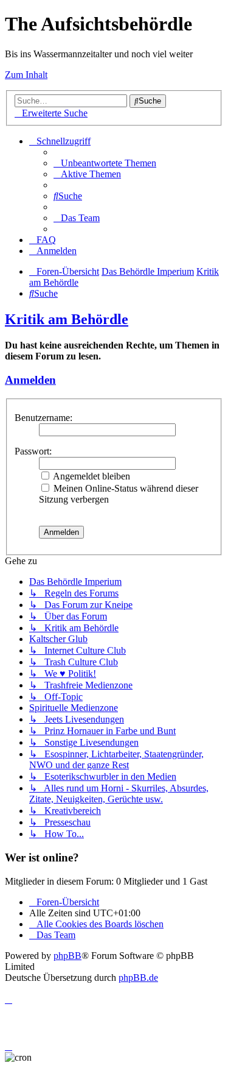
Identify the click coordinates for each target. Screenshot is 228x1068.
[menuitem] (105, 163)
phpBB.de (138, 977)
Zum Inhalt (26, 74)
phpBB (67, 955)
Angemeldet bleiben (90, 476)
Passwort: (33, 451)
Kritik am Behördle (66, 319)
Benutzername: (43, 417)
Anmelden (30, 379)
